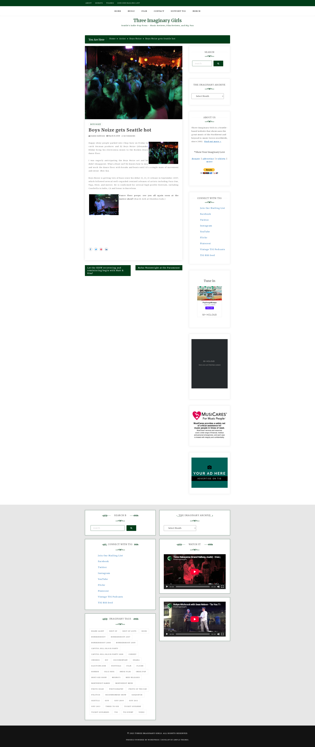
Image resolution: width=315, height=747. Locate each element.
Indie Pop (141, 672)
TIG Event (128, 712)
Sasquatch (137, 695)
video (142, 712)
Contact (159, 11)
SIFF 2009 (119, 701)
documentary (120, 660)
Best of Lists (129, 631)
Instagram (206, 225)
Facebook (205, 214)
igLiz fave (109, 672)
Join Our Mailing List (212, 208)
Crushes (95, 660)
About (89, 3)
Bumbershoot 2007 (120, 637)
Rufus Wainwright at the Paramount (159, 268)
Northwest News (124, 683)
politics (95, 695)
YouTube (205, 231)
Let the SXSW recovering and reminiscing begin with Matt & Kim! (105, 271)
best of (113, 631)
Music (131, 11)
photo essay (97, 689)
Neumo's (116, 677)
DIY (106, 660)
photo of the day (138, 689)
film (128, 666)
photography (116, 689)
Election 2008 (98, 666)
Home (117, 11)
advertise (208, 159)
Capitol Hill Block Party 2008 (107, 654)
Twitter (204, 220)
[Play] (167, 586)
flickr (140, 666)
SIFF (107, 701)
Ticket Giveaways (100, 712)
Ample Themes (180, 740)
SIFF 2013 (95, 706)
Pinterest (205, 243)
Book (144, 631)
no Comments (129, 136)
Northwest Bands (100, 683)
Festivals (116, 666)
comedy (132, 654)
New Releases (133, 677)
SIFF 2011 (133, 701)
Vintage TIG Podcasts (212, 249)
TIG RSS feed (207, 255)
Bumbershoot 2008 (101, 643)
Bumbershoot (98, 637)
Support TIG (178, 11)
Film (144, 11)
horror (95, 672)
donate (196, 159)
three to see (112, 706)
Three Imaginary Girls (157, 20)
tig (116, 712)
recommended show (115, 695)
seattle (95, 701)
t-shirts (221, 159)
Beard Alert (97, 631)
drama (136, 660)
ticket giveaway (132, 706)
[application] (195, 571)
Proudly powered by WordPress (143, 740)
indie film (125, 672)
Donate (99, 3)
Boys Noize (95, 124)
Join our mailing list (128, 3)
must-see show (99, 677)
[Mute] (218, 586)
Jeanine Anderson (97, 136)
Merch (197, 11)
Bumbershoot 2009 (126, 643)
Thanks (110, 3)
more (209, 161)
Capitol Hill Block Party (104, 648)
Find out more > (212, 141)
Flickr (203, 237)
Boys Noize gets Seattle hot (120, 130)
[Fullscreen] (222, 586)
